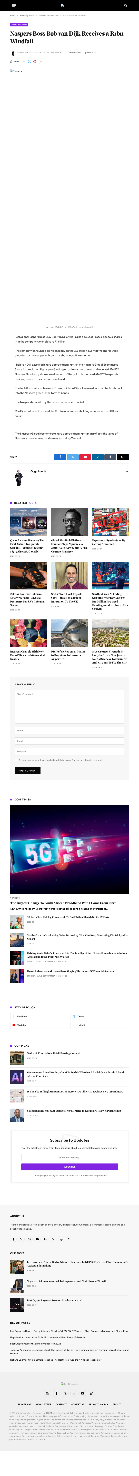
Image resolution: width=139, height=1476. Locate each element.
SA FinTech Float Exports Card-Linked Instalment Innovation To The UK (66, 597)
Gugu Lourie (26, 53)
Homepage (24, 1404)
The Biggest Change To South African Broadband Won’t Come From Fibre (63, 903)
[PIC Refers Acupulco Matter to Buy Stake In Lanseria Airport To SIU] (69, 633)
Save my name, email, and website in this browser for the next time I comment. (60, 760)
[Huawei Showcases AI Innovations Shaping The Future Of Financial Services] (17, 976)
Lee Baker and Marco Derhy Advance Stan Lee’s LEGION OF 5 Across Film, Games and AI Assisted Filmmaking (77, 1263)
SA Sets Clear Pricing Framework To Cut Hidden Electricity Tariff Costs (68, 917)
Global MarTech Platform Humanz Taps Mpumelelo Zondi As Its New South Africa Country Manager (69, 545)
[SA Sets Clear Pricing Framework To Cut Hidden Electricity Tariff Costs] (17, 922)
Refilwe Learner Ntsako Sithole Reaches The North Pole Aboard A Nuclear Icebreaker (56, 1359)
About (117, 1404)
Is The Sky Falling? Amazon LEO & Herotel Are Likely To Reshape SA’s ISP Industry (75, 1091)
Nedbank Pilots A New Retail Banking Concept (53, 1053)
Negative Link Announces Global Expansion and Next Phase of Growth (66, 1281)
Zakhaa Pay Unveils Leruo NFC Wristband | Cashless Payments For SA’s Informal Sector (27, 599)
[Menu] (14, 5)
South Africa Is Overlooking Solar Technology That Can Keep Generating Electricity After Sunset (77, 936)
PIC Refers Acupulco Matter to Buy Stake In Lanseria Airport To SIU (68, 655)
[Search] (125, 5)
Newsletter (43, 1404)
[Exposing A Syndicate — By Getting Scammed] (110, 522)
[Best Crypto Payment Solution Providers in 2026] (17, 1305)
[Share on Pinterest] (34, 61)
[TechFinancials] (69, 5)
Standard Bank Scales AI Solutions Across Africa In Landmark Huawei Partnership (74, 1110)
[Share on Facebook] (23, 61)
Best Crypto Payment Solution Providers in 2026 (54, 1300)
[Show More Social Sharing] (41, 61)
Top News (15, 898)
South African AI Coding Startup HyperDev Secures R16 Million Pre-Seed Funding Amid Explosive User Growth (110, 601)
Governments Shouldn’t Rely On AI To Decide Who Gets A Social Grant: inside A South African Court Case (75, 1074)
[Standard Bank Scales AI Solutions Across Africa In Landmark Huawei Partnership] (17, 1115)
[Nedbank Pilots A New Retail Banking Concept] (17, 1058)
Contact (61, 1404)
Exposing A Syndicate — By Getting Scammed (108, 542)
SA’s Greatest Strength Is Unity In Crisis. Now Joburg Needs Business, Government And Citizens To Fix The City (109, 657)
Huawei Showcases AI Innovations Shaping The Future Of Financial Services (70, 971)
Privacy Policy (89, 1175)
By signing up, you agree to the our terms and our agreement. (71, 1175)
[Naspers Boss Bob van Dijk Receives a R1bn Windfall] (69, 71)
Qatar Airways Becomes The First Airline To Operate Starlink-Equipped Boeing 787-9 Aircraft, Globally (27, 545)
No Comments (76, 53)
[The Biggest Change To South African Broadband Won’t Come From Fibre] (69, 849)
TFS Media (51, 1413)
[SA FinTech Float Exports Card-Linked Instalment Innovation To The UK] (69, 575)
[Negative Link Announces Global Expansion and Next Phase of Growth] (17, 1286)
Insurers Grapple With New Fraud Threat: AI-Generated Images (27, 655)
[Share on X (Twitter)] (29, 61)
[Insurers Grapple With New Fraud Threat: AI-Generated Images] (28, 633)
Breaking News (19, 24)
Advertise (77, 1404)
